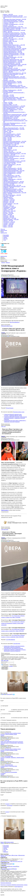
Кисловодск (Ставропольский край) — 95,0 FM (14, 86)
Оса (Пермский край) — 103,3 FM (11, 135)
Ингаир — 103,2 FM (8, 212)
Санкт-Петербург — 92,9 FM (10, 149)
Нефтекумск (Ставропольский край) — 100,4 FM (14, 115)
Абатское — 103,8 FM (8, 198)
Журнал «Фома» (4, 855)
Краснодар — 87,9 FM (8, 95)
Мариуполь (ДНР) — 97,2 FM (10, 104)
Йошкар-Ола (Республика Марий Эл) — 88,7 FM (14, 73)
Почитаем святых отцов (6, 325)
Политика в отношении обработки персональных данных (14, 884)
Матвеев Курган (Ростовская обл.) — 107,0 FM (14, 106)
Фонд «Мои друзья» (13, 855)
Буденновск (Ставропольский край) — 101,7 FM (14, 34)
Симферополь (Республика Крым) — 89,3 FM (13, 156)
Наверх (2, 842)
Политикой (4, 711)
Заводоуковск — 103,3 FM (9, 210)
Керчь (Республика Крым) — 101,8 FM (12, 81)
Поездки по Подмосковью (11, 772)
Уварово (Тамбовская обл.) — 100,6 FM (12, 179)
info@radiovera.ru (4, 861)
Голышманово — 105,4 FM (9, 207)
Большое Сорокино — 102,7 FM (10, 203)
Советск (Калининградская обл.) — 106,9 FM (13, 158)
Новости (8, 262)
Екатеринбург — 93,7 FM (9, 58)
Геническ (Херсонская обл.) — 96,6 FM (12, 51)
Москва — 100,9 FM (8, 14)
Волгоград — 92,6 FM (8, 40)
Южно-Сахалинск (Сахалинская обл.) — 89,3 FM (14, 192)
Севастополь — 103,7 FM (9, 154)
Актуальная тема (9, 756)
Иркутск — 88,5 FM (8, 71)
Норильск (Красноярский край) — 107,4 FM (13, 127)
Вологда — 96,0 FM (7, 42)
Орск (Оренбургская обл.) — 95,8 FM (12, 134)
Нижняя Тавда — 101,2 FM (9, 218)
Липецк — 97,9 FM (7, 102)
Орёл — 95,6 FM (7, 132)
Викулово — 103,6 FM (8, 206)
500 (2, 660)
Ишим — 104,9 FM (7, 214)
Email (2, 700)
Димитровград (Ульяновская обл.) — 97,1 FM (13, 54)
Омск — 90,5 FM (7, 130)
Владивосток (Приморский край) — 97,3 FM (13, 35)
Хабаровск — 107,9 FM (8, 184)
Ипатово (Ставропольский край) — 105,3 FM (13, 70)
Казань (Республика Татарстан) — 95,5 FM (13, 74)
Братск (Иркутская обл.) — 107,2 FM (11, 29)
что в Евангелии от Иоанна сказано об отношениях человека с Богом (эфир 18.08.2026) (13, 623)
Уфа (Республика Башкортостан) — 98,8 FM (13, 181)
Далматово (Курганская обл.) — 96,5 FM (12, 52)
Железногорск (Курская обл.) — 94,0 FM (12, 60)
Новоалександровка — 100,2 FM (10, 219)
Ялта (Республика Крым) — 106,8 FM (12, 195)
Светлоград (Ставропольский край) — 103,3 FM (14, 153)
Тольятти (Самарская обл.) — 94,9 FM (12, 173)
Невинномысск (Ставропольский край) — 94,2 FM (15, 114)
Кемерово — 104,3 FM (8, 80)
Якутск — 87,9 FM (7, 193)
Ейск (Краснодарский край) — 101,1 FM (12, 57)
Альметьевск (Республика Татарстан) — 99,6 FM (14, 19)
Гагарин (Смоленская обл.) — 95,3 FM (12, 47)
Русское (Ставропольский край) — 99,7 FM (13, 146)
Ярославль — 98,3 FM (8, 196)
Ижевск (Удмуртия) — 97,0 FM (10, 68)
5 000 (7, 660)
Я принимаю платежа (10, 666)
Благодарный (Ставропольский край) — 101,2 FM (15, 27)
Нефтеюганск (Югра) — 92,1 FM (10, 117)
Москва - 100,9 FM (5, 12)
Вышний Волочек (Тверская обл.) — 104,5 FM (14, 44)
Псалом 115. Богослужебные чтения (9, 750)
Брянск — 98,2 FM (7, 31)
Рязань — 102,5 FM (7, 147)
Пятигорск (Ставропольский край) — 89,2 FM (14, 142)
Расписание (6, 236)
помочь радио (4, 230)
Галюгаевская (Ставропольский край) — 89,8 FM (14, 48)
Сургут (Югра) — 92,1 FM (9, 163)
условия (11, 666)
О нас (4, 240)
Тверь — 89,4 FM (7, 167)
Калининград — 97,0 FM (9, 75)
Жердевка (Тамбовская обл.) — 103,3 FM (12, 62)
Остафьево (3, 773)
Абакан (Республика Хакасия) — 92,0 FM (13, 15)
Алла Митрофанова (10, 639)
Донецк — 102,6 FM (8, 55)
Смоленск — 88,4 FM (8, 157)
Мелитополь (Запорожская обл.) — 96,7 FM (13, 107)
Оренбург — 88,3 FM (8, 131)
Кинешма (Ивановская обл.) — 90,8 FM (12, 82)
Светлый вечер (4, 529)
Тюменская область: (8, 197)
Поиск (15, 260)
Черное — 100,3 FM (8, 225)
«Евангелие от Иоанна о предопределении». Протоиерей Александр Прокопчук (14, 646)
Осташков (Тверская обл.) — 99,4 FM (12, 136)
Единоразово (13, 664)
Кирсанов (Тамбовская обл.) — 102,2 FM (12, 85)
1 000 (4, 660)
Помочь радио (5, 667)
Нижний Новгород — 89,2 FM (10, 118)
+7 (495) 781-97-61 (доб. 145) (15, 861)
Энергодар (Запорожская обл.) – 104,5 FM (13, 191)
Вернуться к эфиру (5, 10)
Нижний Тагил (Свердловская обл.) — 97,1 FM (14, 119)
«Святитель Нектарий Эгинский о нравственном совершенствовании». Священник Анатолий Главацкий (15, 418)
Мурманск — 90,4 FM (8, 110)
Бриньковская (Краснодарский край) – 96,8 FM (14, 30)
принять (2, 894)
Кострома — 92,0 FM (8, 91)
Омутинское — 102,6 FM (9, 221)
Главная (3, 262)
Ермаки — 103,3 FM (8, 209)
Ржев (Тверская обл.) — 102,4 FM (11, 143)
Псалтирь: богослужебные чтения (13, 733)
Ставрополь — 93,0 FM (8, 159)
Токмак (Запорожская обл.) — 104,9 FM (12, 171)
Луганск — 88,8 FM (8, 103)
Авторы (5, 237)
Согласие (8, 709)
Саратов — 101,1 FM (8, 151)
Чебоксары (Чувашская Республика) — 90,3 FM (14, 186)
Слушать (3, 733)
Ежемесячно (5, 664)
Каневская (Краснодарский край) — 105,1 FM (14, 76)
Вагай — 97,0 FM (7, 204)
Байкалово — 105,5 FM (8, 201)
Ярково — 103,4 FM (8, 226)
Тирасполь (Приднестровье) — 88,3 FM (12, 169)
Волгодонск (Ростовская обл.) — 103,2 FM (13, 38)
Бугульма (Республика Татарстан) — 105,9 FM (14, 32)
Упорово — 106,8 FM (8, 224)
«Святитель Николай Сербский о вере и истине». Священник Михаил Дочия (13, 415)
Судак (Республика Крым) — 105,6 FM (12, 162)
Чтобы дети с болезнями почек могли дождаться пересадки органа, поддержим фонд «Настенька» (12, 742)
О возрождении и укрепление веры (9, 766)
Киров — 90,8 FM (7, 84)
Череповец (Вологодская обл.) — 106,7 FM (13, 189)
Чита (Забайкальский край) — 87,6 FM (12, 190)
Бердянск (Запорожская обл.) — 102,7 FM (13, 26)
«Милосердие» (21, 855)
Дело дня (3, 229)
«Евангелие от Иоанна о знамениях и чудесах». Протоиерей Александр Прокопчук (15, 650)
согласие (8, 717)
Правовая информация (6, 882)
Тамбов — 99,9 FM (7, 165)
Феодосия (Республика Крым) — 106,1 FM (13, 182)
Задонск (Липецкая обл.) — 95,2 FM (11, 63)
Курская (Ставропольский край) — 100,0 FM (13, 97)
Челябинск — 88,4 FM (8, 187)
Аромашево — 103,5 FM (9, 200)
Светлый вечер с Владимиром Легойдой (13, 648)
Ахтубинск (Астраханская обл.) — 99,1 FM (13, 24)
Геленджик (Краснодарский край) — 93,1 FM (13, 49)
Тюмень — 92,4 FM (7, 178)
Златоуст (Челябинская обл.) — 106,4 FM (12, 65)
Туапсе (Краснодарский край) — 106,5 (12, 176)
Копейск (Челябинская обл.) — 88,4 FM (12, 90)
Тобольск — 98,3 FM (8, 220)
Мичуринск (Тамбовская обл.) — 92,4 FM (13, 109)
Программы (6, 235)
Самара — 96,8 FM (7, 148)
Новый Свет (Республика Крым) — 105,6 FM (13, 129)
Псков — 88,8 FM (7, 140)
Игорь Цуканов (9, 408)
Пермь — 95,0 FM (7, 138)
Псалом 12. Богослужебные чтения (9, 734)
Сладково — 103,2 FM (8, 223)
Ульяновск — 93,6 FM (8, 180)
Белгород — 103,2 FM (8, 25)
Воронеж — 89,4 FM (8, 43)
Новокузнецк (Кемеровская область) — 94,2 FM (14, 123)
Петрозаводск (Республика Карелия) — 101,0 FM (14, 141)
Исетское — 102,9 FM (8, 213)
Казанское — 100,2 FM (8, 215)
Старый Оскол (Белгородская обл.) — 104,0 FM (14, 160)
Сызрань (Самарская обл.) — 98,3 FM (12, 164)
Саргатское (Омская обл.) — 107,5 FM (12, 152)
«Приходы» (3, 856)
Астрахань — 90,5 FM (8, 23)
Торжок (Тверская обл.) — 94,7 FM (11, 175)
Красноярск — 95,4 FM (8, 96)
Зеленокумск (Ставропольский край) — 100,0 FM (14, 64)
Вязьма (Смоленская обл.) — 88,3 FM (12, 46)
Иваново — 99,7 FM (8, 66)
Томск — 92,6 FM (7, 174)
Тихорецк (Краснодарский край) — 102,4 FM (13, 170)
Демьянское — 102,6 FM (9, 208)
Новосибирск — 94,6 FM (9, 124)
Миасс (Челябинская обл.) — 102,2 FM (12, 108)
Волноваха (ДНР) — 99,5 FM (10, 41)
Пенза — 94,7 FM (7, 137)
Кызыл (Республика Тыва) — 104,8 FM (12, 98)
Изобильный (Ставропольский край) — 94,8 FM (14, 69)
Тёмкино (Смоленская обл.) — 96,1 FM (12, 168)
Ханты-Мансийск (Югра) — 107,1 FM (12, 185)
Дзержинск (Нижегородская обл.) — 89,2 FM (13, 53)
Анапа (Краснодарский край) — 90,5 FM (12, 20)
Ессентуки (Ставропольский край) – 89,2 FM (13, 59)
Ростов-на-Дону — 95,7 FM (9, 145)
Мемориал (5, 851)
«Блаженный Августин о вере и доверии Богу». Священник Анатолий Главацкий (15, 421)
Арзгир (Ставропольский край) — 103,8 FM (13, 21)
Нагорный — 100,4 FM (8, 217)
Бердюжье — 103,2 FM (8, 202)
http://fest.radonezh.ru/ (15, 322)
